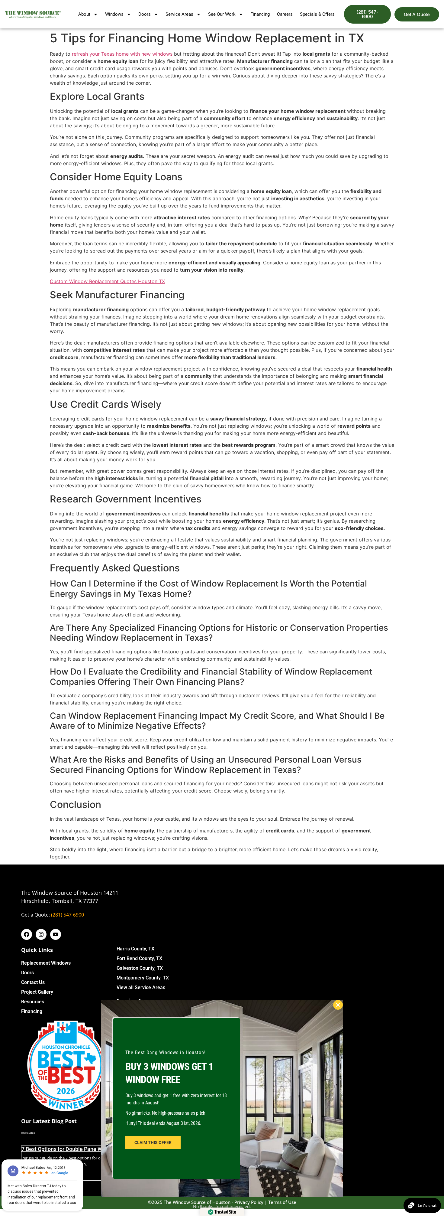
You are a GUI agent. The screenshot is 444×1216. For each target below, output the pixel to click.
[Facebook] (26, 934)
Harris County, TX (135, 949)
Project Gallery (37, 992)
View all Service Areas (141, 987)
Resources (32, 1002)
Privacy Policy (248, 1202)
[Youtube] (55, 934)
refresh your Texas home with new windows (122, 54)
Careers (285, 14)
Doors (144, 14)
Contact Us (33, 982)
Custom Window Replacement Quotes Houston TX (107, 281)
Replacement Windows (46, 963)
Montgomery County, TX (143, 978)
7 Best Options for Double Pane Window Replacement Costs (93, 1149)
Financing (260, 14)
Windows (114, 14)
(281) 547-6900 (67, 914)
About (84, 14)
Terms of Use (282, 1202)
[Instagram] (41, 934)
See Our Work (222, 14)
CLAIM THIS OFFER (153, 1142)
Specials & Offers (317, 14)
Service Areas (179, 14)
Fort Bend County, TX (139, 958)
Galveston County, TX (140, 968)
